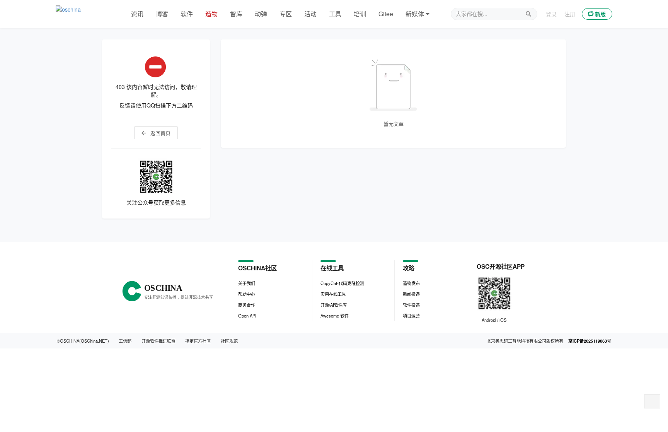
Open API (247, 315)
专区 (285, 13)
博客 (162, 13)
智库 (236, 13)
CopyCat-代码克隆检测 (342, 283)
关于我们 (246, 283)
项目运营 (411, 315)
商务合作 (246, 305)
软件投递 (411, 305)
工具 (335, 13)
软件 (187, 13)
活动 (310, 13)
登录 (551, 14)
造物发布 (411, 283)
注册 (569, 14)
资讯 (137, 13)
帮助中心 (246, 294)
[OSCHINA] (86, 13)
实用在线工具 (333, 294)
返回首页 (159, 133)
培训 (360, 13)
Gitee (385, 13)
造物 (211, 13)
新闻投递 (411, 294)
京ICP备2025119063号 (589, 341)
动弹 (261, 13)
